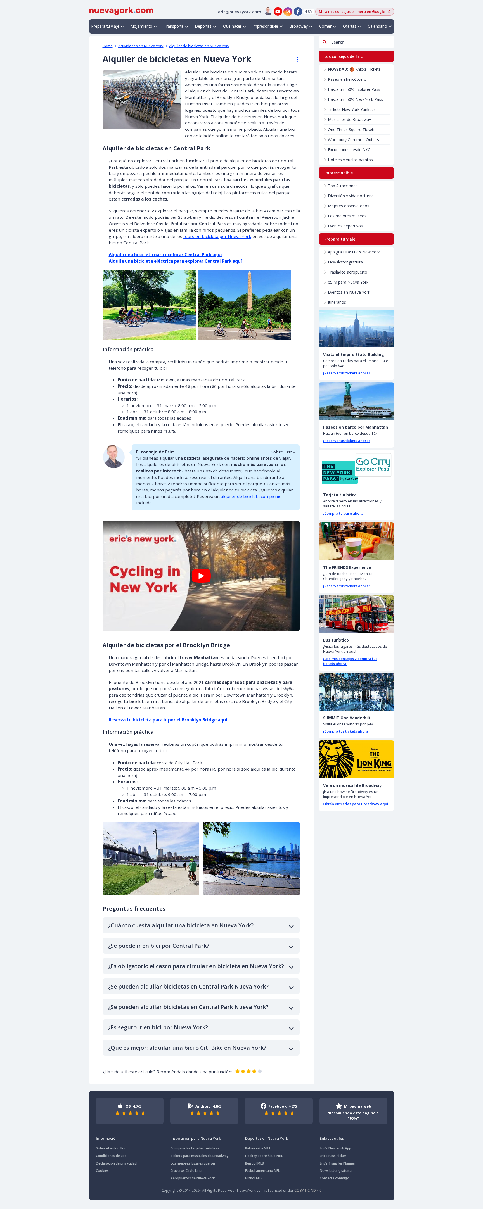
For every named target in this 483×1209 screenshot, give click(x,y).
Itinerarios (337, 302)
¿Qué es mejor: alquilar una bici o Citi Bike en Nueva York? (187, 1047)
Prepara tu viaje (105, 26)
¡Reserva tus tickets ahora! (346, 373)
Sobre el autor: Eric (111, 1148)
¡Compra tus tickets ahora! (346, 731)
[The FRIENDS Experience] (356, 541)
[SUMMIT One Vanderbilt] (356, 692)
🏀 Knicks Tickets (354, 69)
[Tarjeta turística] (356, 469)
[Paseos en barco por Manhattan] (356, 401)
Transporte (174, 26)
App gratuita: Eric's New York (354, 252)
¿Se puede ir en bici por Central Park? (158, 945)
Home (108, 45)
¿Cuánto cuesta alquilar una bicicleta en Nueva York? (181, 925)
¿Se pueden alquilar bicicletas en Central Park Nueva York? (188, 986)
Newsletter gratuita (345, 262)
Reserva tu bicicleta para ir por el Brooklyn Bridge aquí (168, 720)
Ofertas (349, 26)
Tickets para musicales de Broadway (199, 1155)
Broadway (299, 26)
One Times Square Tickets (351, 129)
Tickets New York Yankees (352, 109)
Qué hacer (232, 26)
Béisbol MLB (254, 1163)
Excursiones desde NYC (349, 149)
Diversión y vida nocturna (351, 195)
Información (107, 1138)
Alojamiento (141, 26)
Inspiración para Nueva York (196, 1138)
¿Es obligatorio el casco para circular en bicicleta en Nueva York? (196, 966)
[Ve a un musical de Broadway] (356, 759)
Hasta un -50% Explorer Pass (354, 89)
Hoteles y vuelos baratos (350, 159)
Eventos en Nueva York (349, 292)
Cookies (102, 1170)
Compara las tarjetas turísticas (195, 1148)
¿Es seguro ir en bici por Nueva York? (158, 1027)
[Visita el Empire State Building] (356, 328)
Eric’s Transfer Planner (337, 1163)
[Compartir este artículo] (294, 59)
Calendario (377, 26)
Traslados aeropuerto (347, 272)
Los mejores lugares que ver (193, 1163)
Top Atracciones (342, 185)
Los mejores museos (347, 215)
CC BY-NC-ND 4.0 (307, 1190)
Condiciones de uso (111, 1155)
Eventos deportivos (345, 226)
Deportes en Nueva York (266, 1138)
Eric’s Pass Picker (333, 1155)
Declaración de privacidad (116, 1163)
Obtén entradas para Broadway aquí (355, 803)
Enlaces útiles (332, 1138)
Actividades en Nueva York (141, 45)
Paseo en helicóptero (347, 79)
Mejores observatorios (348, 205)
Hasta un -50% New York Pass (355, 99)
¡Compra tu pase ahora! (343, 513)
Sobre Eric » (283, 452)
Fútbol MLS (253, 1178)
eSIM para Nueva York (348, 282)
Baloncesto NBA (258, 1148)
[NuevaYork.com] (121, 10)
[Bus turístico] (356, 614)
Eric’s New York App (335, 1148)
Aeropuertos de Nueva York (193, 1178)
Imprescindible (265, 26)
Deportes (203, 26)
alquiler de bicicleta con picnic (251, 496)
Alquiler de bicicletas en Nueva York (199, 45)
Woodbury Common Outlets (353, 139)
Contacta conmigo (334, 1178)
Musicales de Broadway (349, 119)
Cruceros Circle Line (186, 1170)
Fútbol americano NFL (262, 1170)
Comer (325, 26)
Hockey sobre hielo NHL (264, 1155)
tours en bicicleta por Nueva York (217, 236)
